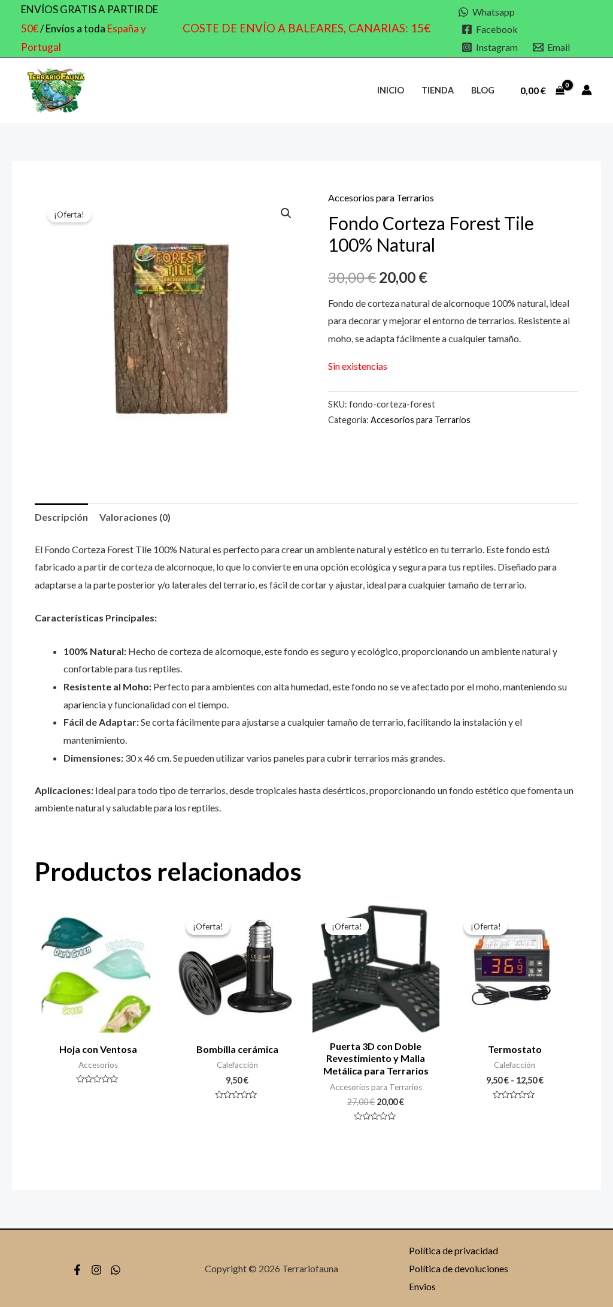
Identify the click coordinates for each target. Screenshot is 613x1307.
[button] (286, 213)
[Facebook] (77, 1269)
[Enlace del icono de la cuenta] (586, 89)
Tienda (437, 90)
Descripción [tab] (61, 517)
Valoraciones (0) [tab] (135, 517)
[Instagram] (96, 1269)
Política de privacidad (453, 1250)
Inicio (390, 90)
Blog (482, 90)
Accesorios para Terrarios (381, 197)
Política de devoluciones (458, 1268)
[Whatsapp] (115, 1269)
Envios (422, 1286)
